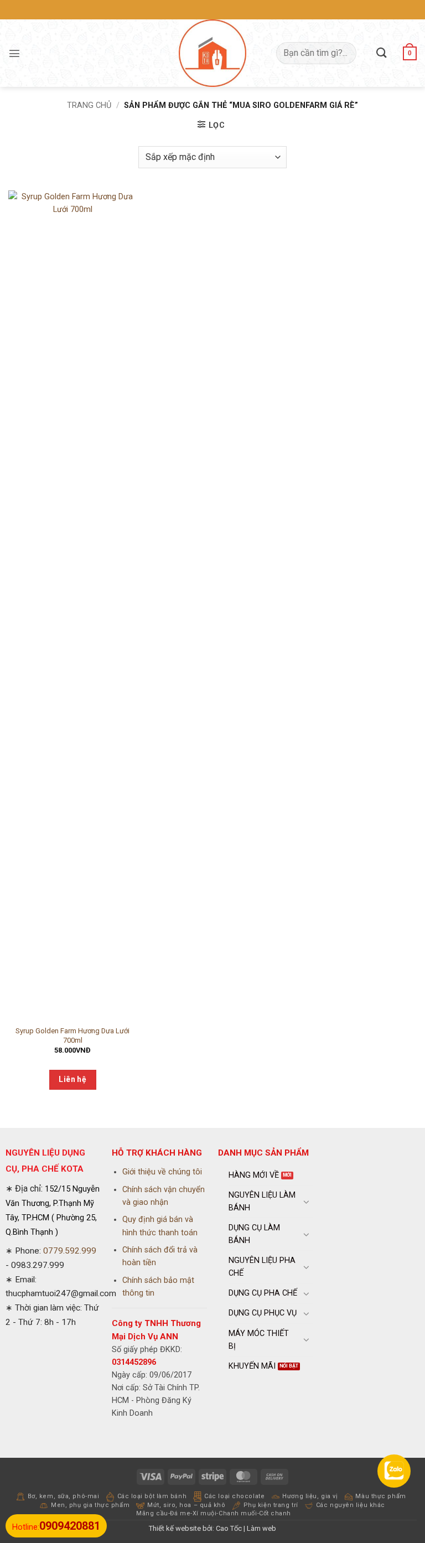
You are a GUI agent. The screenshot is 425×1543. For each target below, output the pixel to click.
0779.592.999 (69, 1251)
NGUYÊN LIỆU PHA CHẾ (262, 1267)
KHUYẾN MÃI (252, 1366)
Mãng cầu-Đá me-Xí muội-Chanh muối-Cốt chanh (213, 1513)
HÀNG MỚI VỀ (254, 1175)
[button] (14, 53)
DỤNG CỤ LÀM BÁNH (254, 1234)
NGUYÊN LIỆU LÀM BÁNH (262, 1201)
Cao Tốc (229, 1528)
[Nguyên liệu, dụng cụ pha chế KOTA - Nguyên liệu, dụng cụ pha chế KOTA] (212, 53)
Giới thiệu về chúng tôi (162, 1172)
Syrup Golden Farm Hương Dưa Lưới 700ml (72, 1035)
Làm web (261, 1528)
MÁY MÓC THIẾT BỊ (259, 1340)
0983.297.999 (37, 1265)
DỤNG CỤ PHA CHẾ (263, 1293)
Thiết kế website (175, 1528)
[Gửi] (382, 53)
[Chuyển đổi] (306, 1201)
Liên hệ (72, 1079)
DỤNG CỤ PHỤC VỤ (263, 1313)
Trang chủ (89, 105)
